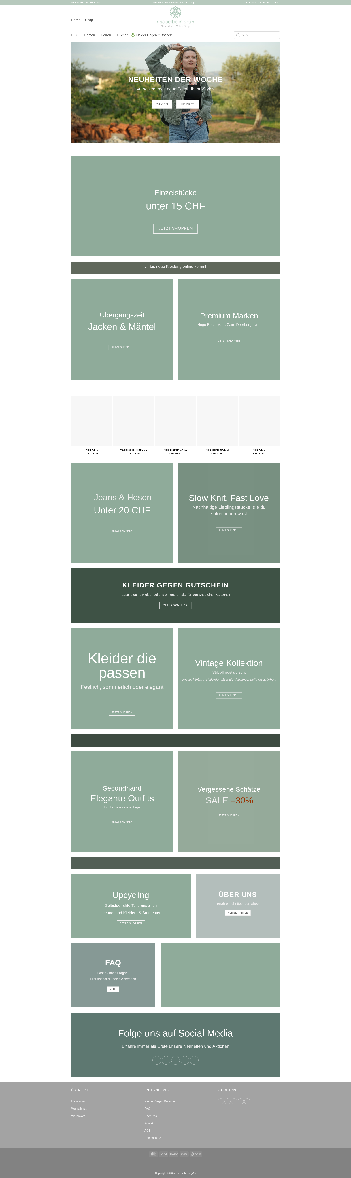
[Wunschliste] (269, 20)
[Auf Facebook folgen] (156, 1060)
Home (75, 20)
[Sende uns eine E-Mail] (185, 1060)
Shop (89, 20)
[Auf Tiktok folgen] (175, 1060)
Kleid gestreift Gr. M (217, 449)
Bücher (122, 35)
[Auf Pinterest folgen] (194, 1060)
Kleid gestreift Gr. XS (175, 449)
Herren (106, 35)
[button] (262, 20)
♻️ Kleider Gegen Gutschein (152, 35)
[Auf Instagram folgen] (166, 1060)
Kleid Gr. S (92, 449)
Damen (89, 35)
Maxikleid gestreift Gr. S (133, 449)
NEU (74, 35)
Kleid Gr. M (259, 449)
